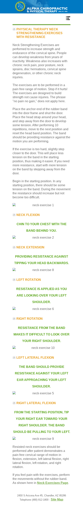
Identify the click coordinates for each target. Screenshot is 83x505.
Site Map (57, 499)
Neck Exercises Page (52, 482)
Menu (41, 18)
